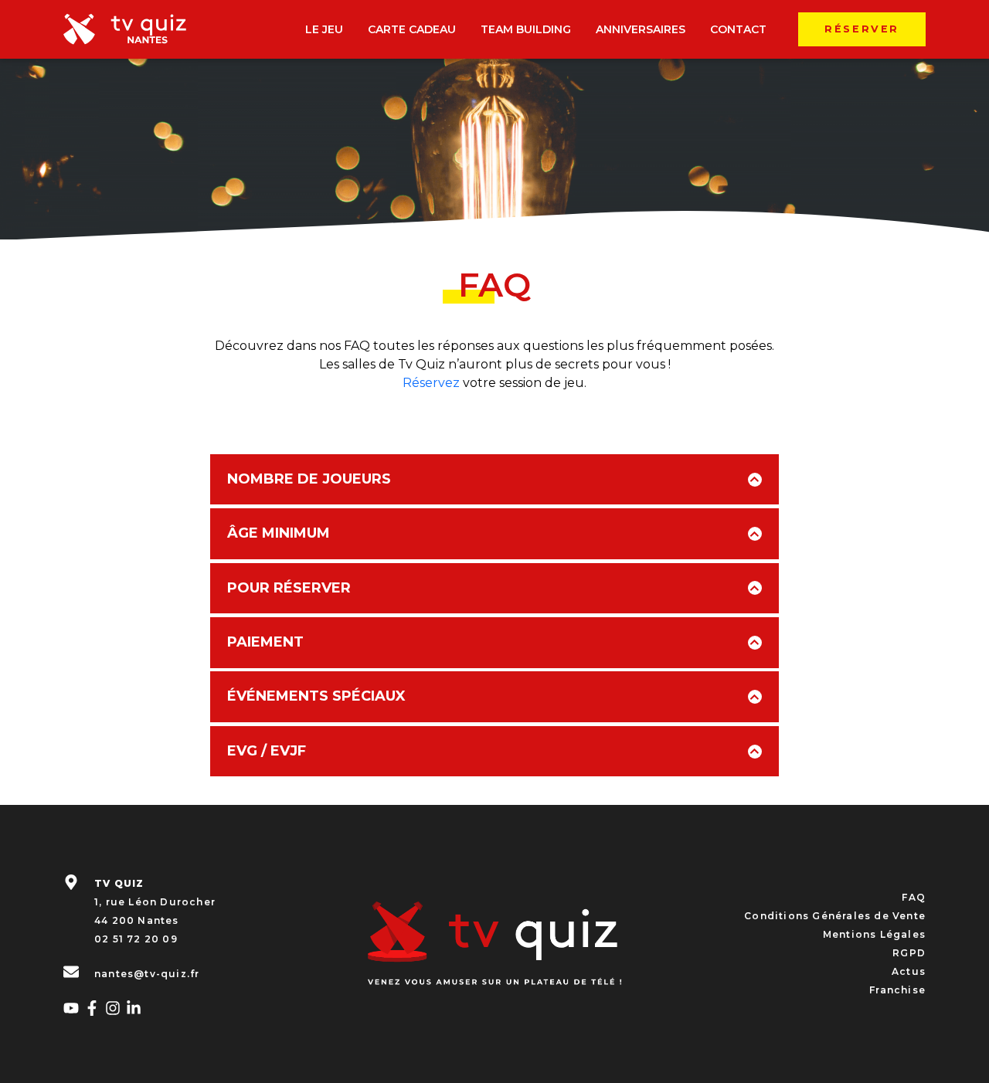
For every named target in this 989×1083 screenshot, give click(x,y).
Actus (909, 971)
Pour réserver (289, 587)
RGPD (909, 953)
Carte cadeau (412, 29)
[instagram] (113, 1005)
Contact (738, 29)
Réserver (861, 29)
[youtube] (71, 1005)
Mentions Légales (874, 934)
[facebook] (92, 1005)
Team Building (526, 29)
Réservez (431, 382)
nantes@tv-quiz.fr (146, 973)
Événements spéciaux (316, 695)
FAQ (914, 897)
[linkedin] (133, 1005)
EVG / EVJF (266, 750)
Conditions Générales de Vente (835, 916)
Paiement (265, 641)
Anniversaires (640, 29)
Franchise (897, 990)
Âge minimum (278, 533)
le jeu (324, 29)
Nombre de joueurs (309, 478)
